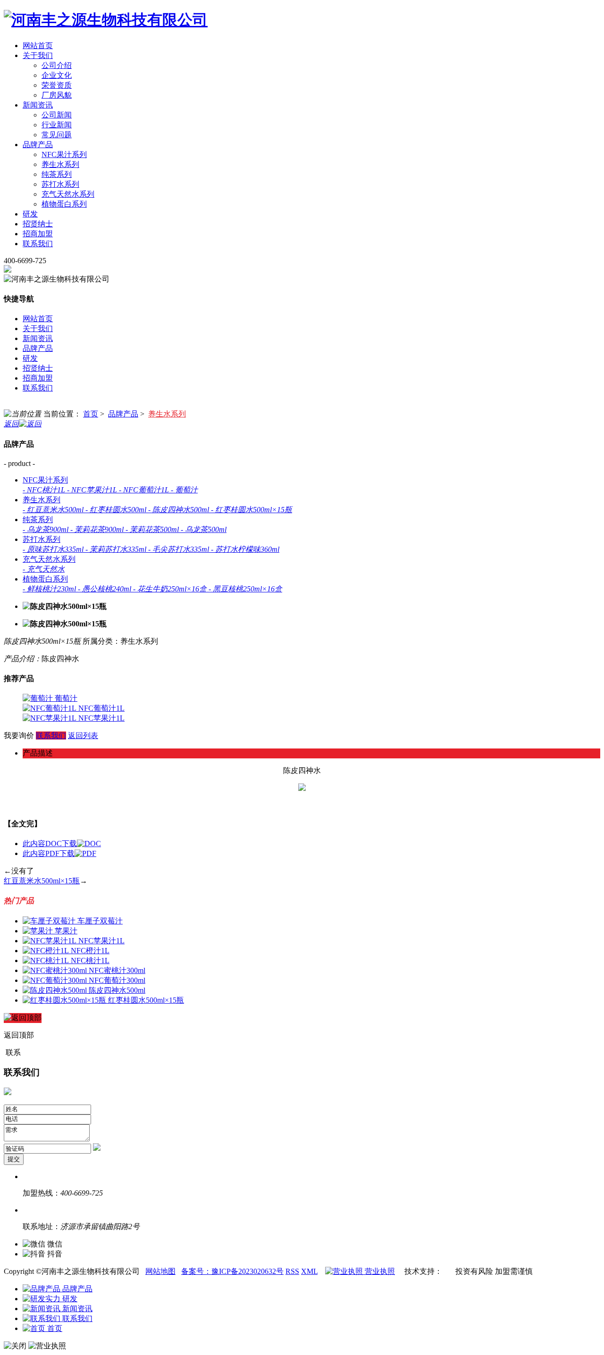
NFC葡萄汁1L (101, 708)
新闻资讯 (76, 1309)
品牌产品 (123, 414)
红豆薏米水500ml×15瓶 (42, 881)
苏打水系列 (60, 184)
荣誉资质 (57, 85)
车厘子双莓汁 (100, 921)
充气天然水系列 (68, 194)
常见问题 (57, 135)
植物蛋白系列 (64, 204)
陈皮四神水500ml (117, 990)
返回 (11, 424)
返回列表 (83, 736)
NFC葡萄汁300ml (117, 980)
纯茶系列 (57, 174)
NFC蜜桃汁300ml (117, 970)
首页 (90, 414)
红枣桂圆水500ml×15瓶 (146, 1000)
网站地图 (160, 1271)
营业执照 (379, 1271)
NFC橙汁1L (90, 951)
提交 (14, 1159)
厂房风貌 (57, 95)
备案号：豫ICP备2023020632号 (232, 1271)
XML (309, 1271)
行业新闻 (57, 125)
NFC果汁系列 (64, 154)
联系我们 (51, 736)
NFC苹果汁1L (101, 718)
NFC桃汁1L (90, 960)
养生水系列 (60, 164)
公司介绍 (57, 65)
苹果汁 (66, 931)
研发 (68, 1299)
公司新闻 (57, 115)
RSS (292, 1271)
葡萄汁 (66, 698)
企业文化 (57, 75)
